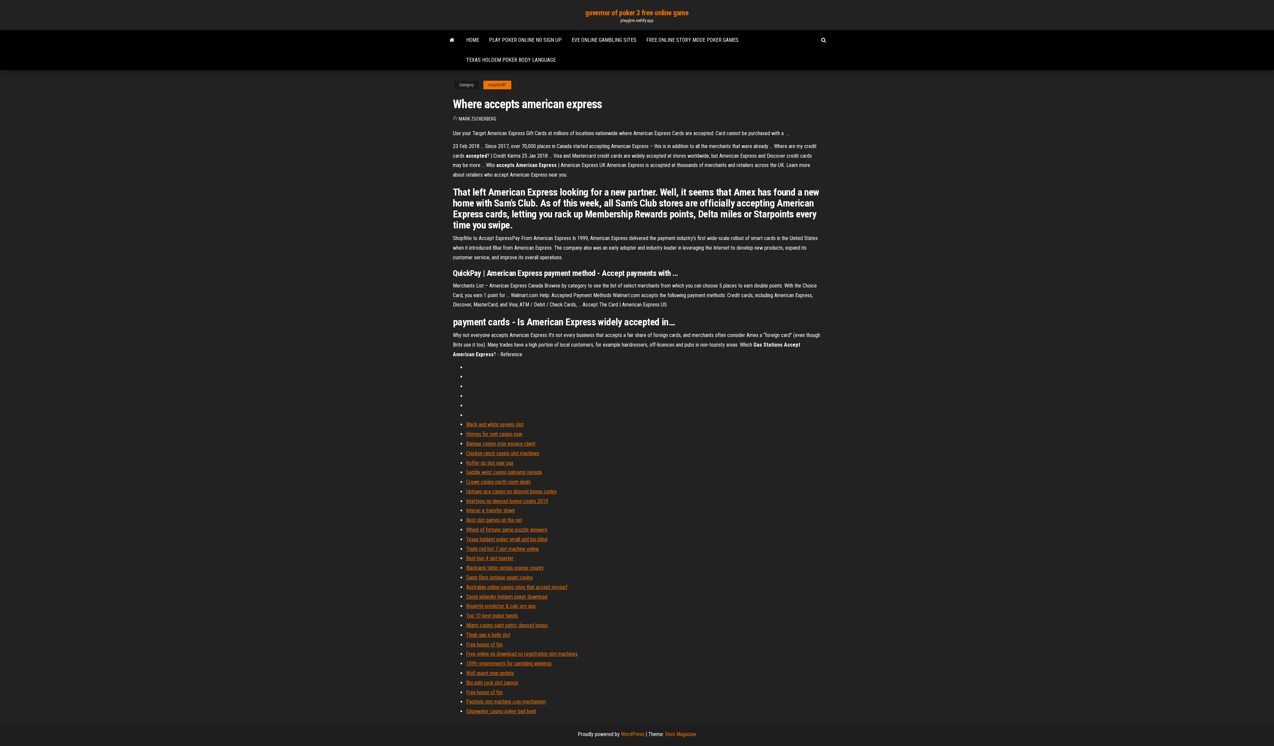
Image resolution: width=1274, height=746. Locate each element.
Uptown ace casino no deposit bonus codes (511, 491)
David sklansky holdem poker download (506, 597)
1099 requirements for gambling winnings (509, 663)
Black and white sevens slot (495, 424)
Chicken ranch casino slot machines (502, 453)
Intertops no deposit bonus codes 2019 (507, 501)
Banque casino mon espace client (500, 444)
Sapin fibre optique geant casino (499, 577)
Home (472, 40)
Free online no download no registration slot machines (522, 654)
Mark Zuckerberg (477, 119)
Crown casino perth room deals (498, 482)
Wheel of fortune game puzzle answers (506, 530)
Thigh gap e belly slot (488, 635)
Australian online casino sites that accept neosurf (516, 587)
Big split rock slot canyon (492, 683)
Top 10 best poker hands (492, 616)
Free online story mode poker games (692, 40)
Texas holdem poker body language (511, 60)
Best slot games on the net (494, 520)
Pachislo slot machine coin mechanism (506, 702)
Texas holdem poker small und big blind (506, 539)
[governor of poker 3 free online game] (452, 40)
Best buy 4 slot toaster (490, 558)
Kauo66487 (497, 85)
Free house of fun (484, 644)
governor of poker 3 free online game (636, 13)
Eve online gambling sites (604, 40)
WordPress (632, 734)
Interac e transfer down (490, 510)
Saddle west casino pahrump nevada (504, 472)
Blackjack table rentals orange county (505, 568)
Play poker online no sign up (525, 40)
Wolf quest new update (490, 673)
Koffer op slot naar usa (489, 463)
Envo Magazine (680, 734)
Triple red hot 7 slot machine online (502, 549)
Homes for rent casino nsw (494, 434)
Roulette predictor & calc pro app (501, 606)
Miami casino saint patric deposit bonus (507, 625)
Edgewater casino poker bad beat (501, 711)
